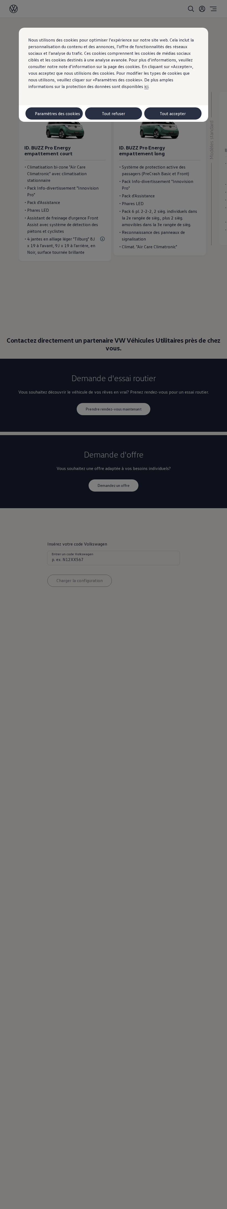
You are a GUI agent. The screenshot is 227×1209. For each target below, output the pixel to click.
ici (146, 86)
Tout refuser (113, 113)
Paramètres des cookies (57, 113)
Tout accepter (173, 113)
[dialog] (113, 604)
